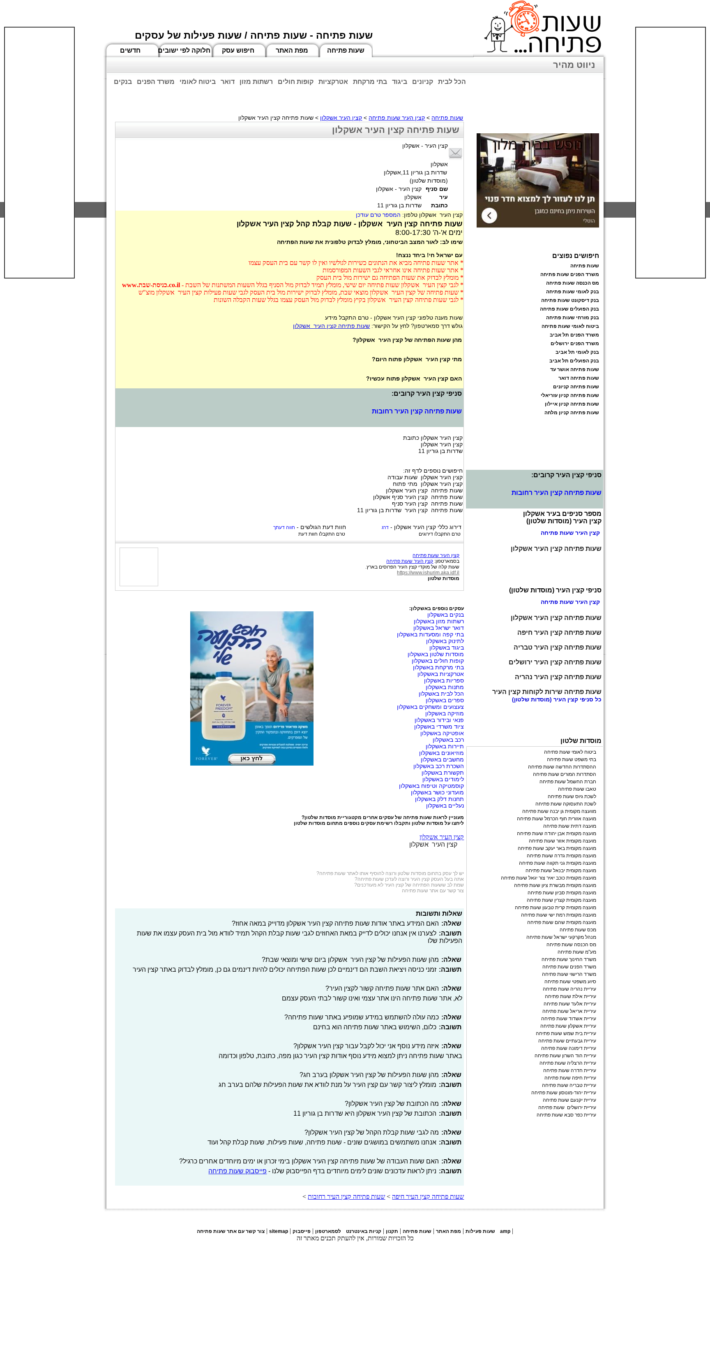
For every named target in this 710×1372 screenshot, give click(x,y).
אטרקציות (333, 81)
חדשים (130, 50)
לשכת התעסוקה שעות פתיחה (565, 804)
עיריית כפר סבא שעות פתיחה (566, 1115)
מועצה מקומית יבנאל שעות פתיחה (561, 870)
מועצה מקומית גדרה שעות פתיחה (561, 856)
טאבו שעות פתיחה (577, 789)
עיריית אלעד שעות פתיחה (570, 1004)
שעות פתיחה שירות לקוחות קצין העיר (547, 691)
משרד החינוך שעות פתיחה (569, 959)
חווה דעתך (284, 527)
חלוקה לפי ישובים (184, 50)
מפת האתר (292, 50)
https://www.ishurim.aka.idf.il (428, 573)
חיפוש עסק (238, 50)
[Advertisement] (39, 152)
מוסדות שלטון (443, 578)
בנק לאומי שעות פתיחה (572, 292)
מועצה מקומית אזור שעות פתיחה (562, 841)
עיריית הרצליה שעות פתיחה (567, 1063)
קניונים (422, 81)
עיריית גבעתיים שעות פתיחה (567, 1041)
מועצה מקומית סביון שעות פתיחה (562, 893)
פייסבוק (302, 1231)
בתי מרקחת (370, 81)
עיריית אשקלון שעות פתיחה (568, 1026)
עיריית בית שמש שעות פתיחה (566, 1033)
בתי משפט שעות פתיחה (571, 759)
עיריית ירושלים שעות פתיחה (567, 1107)
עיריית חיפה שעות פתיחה (570, 1078)
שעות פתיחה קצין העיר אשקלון (331, 326)
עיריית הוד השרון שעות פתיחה (565, 1056)
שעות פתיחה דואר (578, 378)
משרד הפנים (156, 81)
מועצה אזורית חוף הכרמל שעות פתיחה (556, 819)
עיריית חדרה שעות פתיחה (569, 1070)
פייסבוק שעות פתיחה (237, 1171)
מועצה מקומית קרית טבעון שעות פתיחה (555, 907)
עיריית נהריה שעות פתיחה (569, 989)
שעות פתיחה (345, 50)
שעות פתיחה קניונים (576, 387)
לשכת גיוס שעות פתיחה (572, 796)
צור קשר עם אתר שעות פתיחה (433, 891)
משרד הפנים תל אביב (574, 335)
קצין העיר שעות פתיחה (397, 117)
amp (505, 1231)
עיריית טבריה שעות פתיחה (569, 1085)
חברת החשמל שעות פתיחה (567, 782)
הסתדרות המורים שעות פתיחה (564, 774)
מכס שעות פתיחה (578, 930)
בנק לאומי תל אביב (577, 352)
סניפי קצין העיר (573, 699)
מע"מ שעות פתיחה (577, 952)
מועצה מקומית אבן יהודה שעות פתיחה (556, 833)
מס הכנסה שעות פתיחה (572, 283)
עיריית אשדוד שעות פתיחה (568, 1018)
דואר (228, 81)
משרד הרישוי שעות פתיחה (569, 974)
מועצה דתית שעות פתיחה (569, 826)
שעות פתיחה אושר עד (574, 369)
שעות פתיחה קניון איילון (572, 404)
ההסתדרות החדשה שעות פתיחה (562, 767)
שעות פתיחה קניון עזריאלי (570, 395)
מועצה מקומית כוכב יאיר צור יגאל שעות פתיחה (548, 878)
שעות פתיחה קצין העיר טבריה (558, 647)
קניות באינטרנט (363, 1231)
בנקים (123, 81)
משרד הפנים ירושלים (575, 343)
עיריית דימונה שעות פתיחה (568, 1048)
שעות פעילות (480, 1231)
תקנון (392, 1231)
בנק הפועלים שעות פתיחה (569, 309)
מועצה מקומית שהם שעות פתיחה (561, 922)
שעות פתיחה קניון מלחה (571, 413)
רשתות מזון (256, 81)
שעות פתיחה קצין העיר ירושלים (555, 662)
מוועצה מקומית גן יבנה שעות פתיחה (559, 811)
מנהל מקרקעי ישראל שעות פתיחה (561, 937)
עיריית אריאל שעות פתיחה (569, 1011)
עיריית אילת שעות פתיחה (570, 996)
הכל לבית (452, 81)
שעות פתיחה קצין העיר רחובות (417, 411)
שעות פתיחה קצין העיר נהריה (558, 676)
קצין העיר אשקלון (341, 117)
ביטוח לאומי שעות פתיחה (570, 326)
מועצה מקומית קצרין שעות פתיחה (561, 900)
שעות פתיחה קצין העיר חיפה (428, 1196)
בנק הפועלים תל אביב (574, 361)
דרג (385, 527)
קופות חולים (296, 81)
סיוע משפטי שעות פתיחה (570, 981)
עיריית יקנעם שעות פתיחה (569, 1100)
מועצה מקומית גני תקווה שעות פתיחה (557, 863)
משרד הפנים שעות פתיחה (569, 274)
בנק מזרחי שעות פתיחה (572, 317)
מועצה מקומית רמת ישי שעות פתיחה (558, 915)
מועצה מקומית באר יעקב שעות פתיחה (557, 848)
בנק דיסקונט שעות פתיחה (570, 300)
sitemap (278, 1231)
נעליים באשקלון (445, 805)
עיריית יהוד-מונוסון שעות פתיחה (563, 1093)
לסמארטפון (328, 1231)
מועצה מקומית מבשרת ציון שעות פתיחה (555, 885)
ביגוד (399, 81)
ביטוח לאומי (198, 81)
